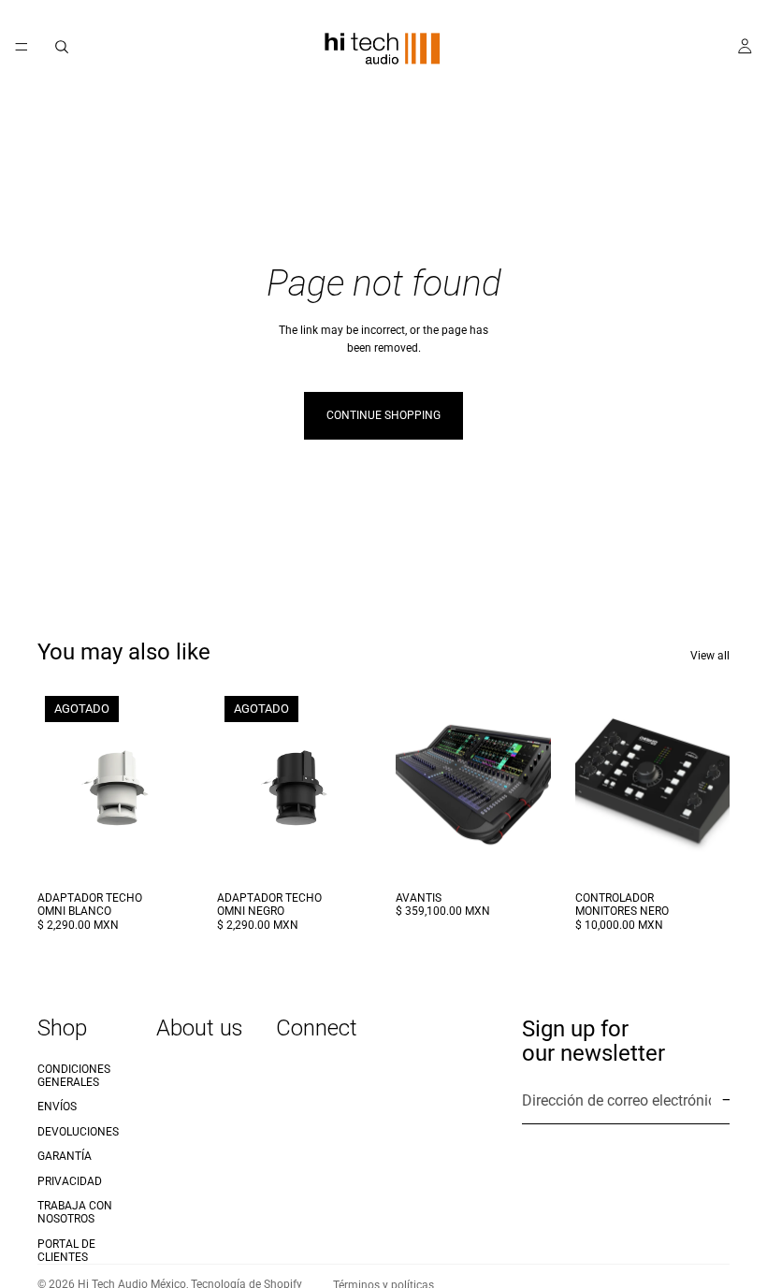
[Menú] (21, 46)
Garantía (64, 1156)
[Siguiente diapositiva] (530, 784)
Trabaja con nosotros (74, 1212)
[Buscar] (61, 46)
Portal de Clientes (66, 1250)
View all (710, 655)
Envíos (57, 1106)
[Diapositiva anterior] (416, 784)
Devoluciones (78, 1131)
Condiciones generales (73, 1075)
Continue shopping (383, 415)
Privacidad (69, 1180)
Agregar (538, 853)
